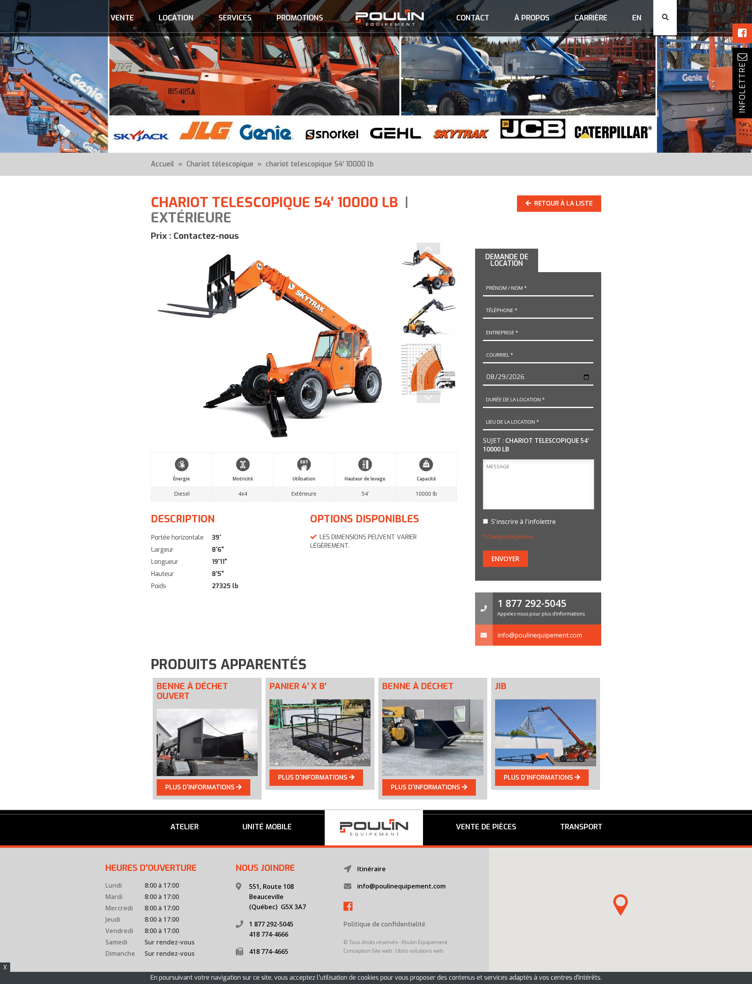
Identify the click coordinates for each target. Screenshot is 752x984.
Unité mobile (267, 827)
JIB (500, 686)
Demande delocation (506, 260)
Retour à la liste (562, 203)
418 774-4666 (268, 934)
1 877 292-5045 (531, 603)
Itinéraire (371, 869)
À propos (532, 18)
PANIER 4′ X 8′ (297, 686)
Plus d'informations (200, 787)
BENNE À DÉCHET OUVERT (192, 691)
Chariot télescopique (219, 164)
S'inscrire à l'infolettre (522, 521)
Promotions (300, 18)
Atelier (184, 827)
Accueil (162, 164)
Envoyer (505, 558)
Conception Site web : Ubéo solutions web (393, 951)
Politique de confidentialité (384, 924)
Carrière (591, 18)
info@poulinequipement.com (539, 635)
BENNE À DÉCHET (418, 686)
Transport (581, 827)
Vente (122, 18)
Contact (472, 18)
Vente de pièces (486, 827)
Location (176, 18)
